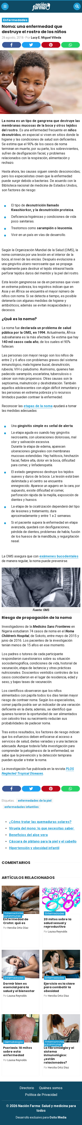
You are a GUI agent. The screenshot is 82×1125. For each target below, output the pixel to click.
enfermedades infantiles (21, 807)
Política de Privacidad (41, 1095)
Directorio (27, 1088)
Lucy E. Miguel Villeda (46, 37)
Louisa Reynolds (57, 931)
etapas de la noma (38, 406)
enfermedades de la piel (35, 800)
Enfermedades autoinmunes (13, 915)
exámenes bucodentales (58, 556)
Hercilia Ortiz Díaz (17, 927)
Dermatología (14, 1042)
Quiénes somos (50, 1088)
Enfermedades (15, 20)
